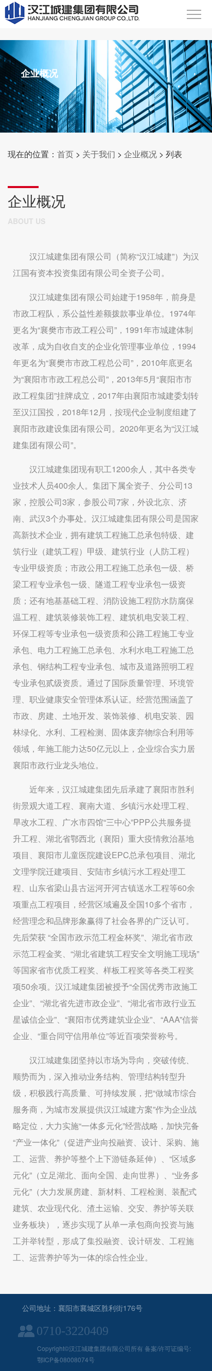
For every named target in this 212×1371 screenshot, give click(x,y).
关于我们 (98, 154)
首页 (65, 154)
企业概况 (140, 154)
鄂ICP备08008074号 (66, 1359)
